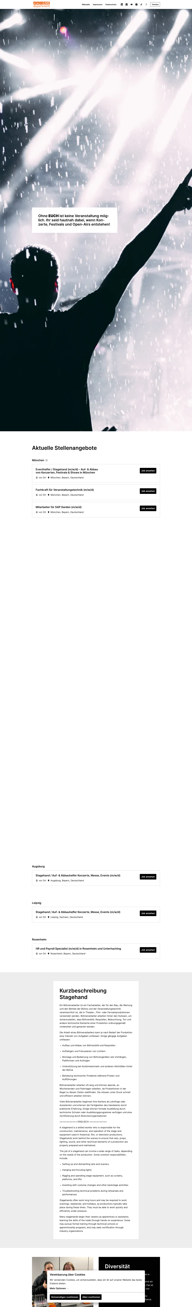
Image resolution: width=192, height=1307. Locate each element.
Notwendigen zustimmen (64, 1297)
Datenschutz (110, 4)
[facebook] (126, 4)
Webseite (86, 4)
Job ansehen (148, 470)
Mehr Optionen (58, 1288)
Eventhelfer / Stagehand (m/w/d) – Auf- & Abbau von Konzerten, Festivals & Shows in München (67, 471)
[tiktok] (141, 4)
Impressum (97, 4)
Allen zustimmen (91, 1297)
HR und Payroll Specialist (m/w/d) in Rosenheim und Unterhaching (78, 948)
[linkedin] (122, 4)
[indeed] (146, 4)
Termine (155, 4)
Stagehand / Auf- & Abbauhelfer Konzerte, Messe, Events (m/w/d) (78, 875)
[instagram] (136, 4)
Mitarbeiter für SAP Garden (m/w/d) (59, 507)
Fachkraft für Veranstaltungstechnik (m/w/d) (65, 489)
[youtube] (131, 4)
